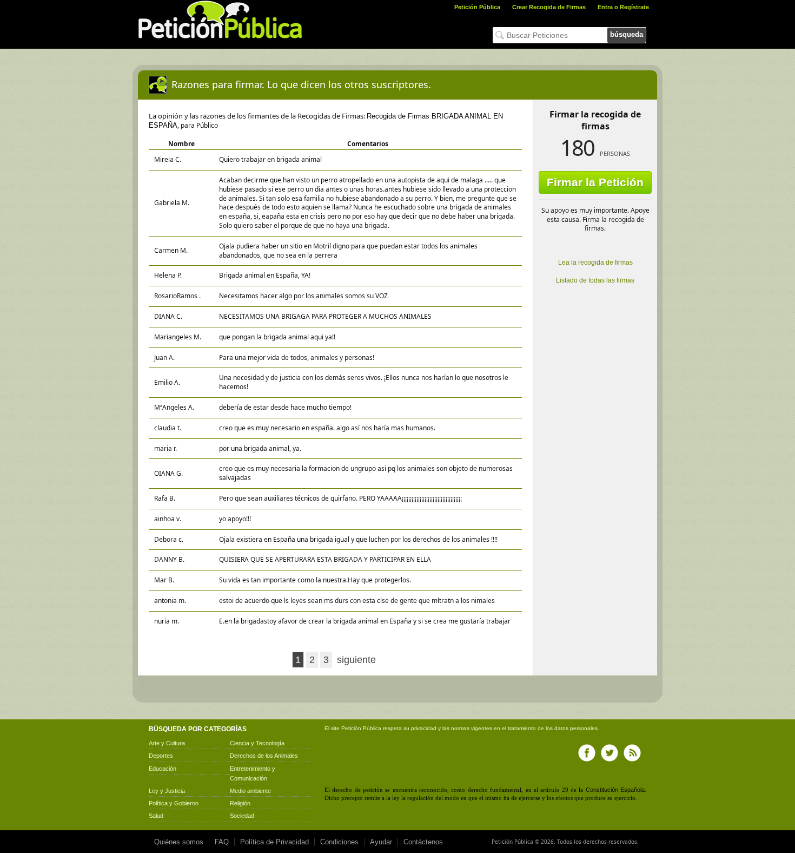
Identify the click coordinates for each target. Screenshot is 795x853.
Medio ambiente (250, 791)
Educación (162, 768)
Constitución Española (615, 789)
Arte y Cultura (167, 743)
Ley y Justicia (167, 791)
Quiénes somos (178, 842)
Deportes (161, 755)
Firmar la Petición (595, 182)
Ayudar (381, 842)
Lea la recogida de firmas (595, 262)
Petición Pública (477, 7)
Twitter (609, 753)
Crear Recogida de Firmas (549, 7)
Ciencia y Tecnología (257, 743)
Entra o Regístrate (623, 7)
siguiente (356, 659)
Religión (240, 803)
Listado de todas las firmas (595, 280)
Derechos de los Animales (264, 755)
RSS (632, 753)
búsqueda (626, 34)
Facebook (586, 753)
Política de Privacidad (274, 842)
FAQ (222, 842)
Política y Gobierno (173, 803)
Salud (156, 815)
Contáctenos (423, 842)
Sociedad (242, 815)
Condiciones (339, 842)
